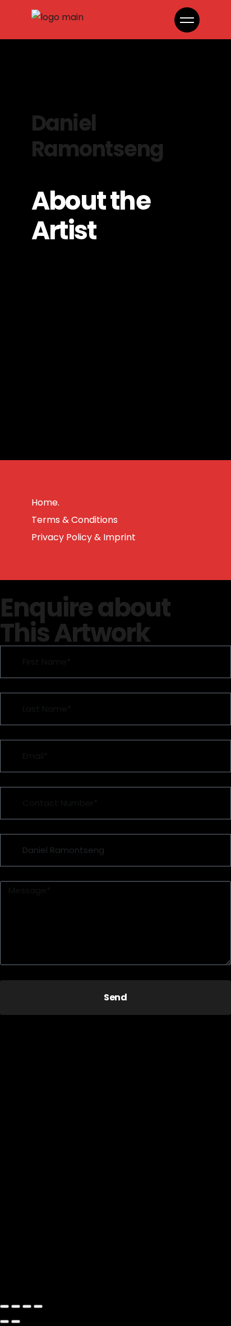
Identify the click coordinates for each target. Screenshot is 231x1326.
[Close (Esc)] (38, 1306)
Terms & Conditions (74, 519)
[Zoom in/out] (4, 1306)
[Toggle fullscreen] (15, 1306)
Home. (45, 502)
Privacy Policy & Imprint (83, 537)
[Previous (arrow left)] (4, 1321)
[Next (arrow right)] (15, 1321)
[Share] (26, 1306)
